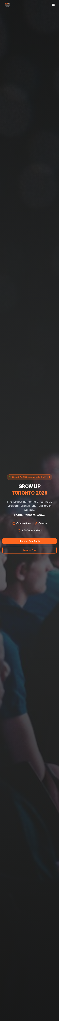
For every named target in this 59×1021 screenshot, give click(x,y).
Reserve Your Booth (29, 541)
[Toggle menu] (53, 4)
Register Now (30, 550)
